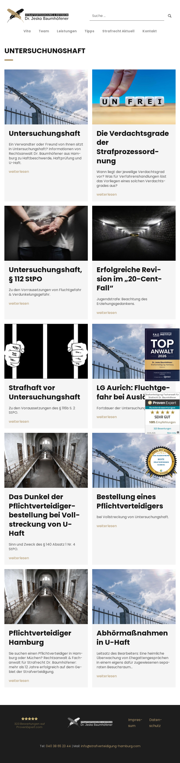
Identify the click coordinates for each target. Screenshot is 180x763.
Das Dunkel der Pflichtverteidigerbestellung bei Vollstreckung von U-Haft (44, 515)
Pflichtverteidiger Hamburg (40, 637)
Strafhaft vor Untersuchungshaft (44, 392)
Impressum (135, 722)
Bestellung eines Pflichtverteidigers (130, 501)
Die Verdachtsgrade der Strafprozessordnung (133, 147)
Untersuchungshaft (44, 133)
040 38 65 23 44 (58, 746)
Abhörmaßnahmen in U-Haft (132, 637)
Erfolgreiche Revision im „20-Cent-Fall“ (129, 279)
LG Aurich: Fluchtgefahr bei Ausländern (133, 392)
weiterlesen (19, 171)
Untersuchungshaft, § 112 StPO (45, 274)
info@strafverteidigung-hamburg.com (110, 746)
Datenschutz (155, 722)
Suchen (169, 16)
